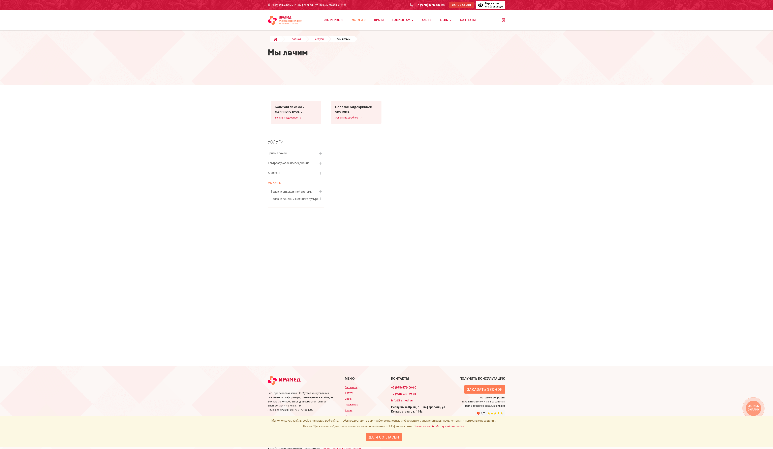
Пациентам (401, 20)
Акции (427, 20)
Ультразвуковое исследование (288, 163)
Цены (444, 20)
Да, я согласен (383, 437)
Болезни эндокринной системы (291, 191)
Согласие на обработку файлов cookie (439, 426)
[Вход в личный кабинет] (503, 21)
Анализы (274, 173)
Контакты (468, 20)
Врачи (379, 20)
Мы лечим (274, 183)
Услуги (357, 20)
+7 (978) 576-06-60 (430, 5)
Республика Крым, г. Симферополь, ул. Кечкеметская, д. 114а (309, 4)
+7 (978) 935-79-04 (403, 394)
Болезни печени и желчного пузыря (294, 199)
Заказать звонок (485, 389)
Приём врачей (277, 153)
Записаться (461, 5)
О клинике (332, 20)
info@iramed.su (402, 400)
